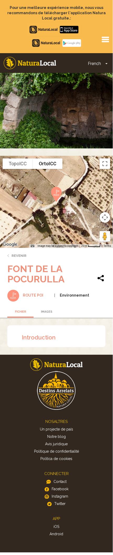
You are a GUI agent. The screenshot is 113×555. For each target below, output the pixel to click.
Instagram (60, 496)
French (94, 63)
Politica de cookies (56, 459)
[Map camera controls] (105, 217)
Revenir (19, 256)
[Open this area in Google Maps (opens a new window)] (10, 244)
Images (46, 311)
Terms (107, 245)
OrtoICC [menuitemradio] (47, 163)
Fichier (20, 311)
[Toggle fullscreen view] (105, 163)
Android (56, 534)
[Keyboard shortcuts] (32, 246)
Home (30, 63)
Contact (60, 481)
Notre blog (56, 436)
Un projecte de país (56, 429)
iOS (56, 526)
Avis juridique (56, 444)
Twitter (60, 504)
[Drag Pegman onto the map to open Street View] (105, 236)
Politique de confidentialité (56, 451)
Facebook (60, 489)
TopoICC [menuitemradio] (18, 163)
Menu (105, 39)
